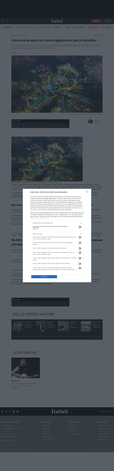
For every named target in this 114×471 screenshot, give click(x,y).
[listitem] (57, 223)
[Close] (88, 192)
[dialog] (57, 235)
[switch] (79, 227)
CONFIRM (44, 276)
